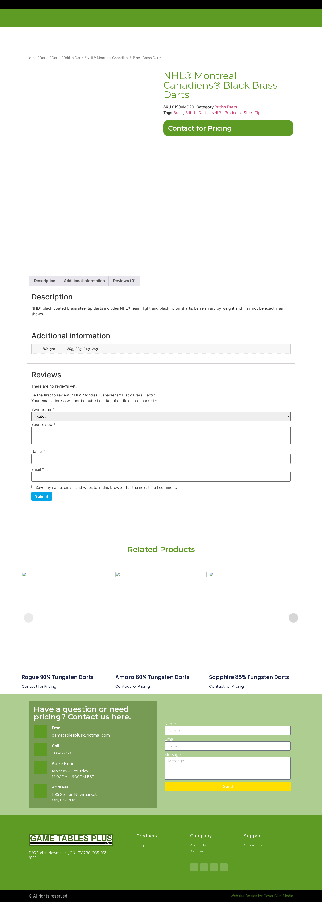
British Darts (74, 58)
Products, (233, 112)
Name (38, 451)
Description (44, 280)
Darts (44, 58)
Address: (60, 787)
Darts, (203, 112)
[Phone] (224, 867)
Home (32, 58)
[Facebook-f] (194, 867)
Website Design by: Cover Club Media (262, 896)
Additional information (84, 280)
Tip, (258, 112)
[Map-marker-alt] (204, 867)
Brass (178, 112)
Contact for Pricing (200, 128)
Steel (248, 112)
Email (37, 469)
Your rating (42, 409)
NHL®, (217, 112)
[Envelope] (214, 867)
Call (55, 746)
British (190, 112)
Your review (43, 424)
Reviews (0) (124, 280)
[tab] (44, 281)
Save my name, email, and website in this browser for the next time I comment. (106, 487)
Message (173, 755)
